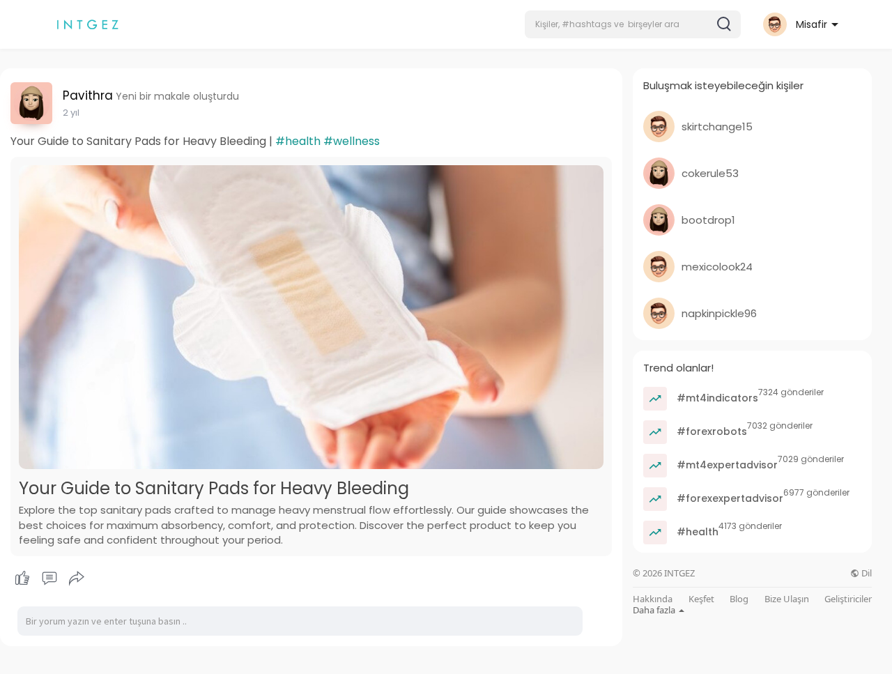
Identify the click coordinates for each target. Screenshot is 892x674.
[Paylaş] (77, 578)
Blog (739, 599)
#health (298, 141)
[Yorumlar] (49, 578)
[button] (633, 24)
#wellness (351, 141)
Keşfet (701, 599)
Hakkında (652, 599)
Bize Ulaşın (786, 599)
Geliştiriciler (848, 599)
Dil (865, 573)
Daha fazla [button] (655, 610)
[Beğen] (49, 578)
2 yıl (71, 112)
